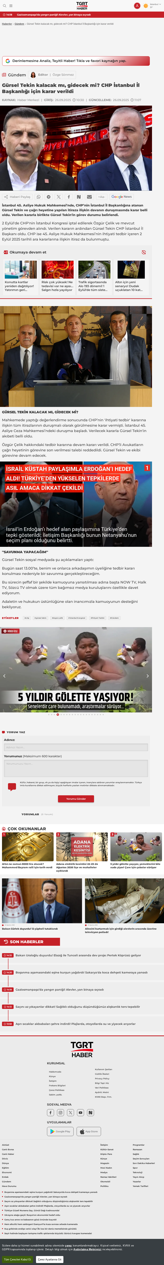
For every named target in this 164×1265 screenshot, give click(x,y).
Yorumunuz (33, 756)
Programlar (138, 1145)
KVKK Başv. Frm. (103, 1097)
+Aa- (101, 197)
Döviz (5, 1158)
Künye (52, 1076)
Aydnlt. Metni (102, 1092)
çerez (68, 1245)
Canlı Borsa (8, 1149)
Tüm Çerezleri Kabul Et (17, 1259)
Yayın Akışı (138, 1177)
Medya (103, 1172)
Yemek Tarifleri (140, 1186)
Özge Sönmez (63, 75)
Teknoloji (137, 1172)
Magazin (104, 1163)
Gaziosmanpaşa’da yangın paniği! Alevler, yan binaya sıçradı (60, 989)
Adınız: (9, 740)
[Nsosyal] (79, 197)
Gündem (19, 24)
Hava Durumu (9, 1186)
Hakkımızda (55, 1072)
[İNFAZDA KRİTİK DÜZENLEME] (76, 669)
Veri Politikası (102, 1087)
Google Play (63, 1131)
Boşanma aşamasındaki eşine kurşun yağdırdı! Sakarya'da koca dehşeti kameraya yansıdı (82, 972)
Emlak (5, 1177)
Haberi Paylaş (20, 197)
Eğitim (5, 1168)
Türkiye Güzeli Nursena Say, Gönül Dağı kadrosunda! (31, 1210)
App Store (91, 1131)
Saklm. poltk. (55, 1094)
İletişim (53, 1081)
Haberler (7, 24)
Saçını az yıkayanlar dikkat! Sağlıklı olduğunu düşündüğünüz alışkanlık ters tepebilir (69, 14)
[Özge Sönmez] (33, 75)
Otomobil (105, 1181)
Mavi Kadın (106, 1168)
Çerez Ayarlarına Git (49, 1259)
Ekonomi (7, 1172)
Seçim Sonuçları (141, 1158)
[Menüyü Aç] (10, 6)
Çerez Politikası (56, 1090)
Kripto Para (106, 1154)
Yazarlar (137, 1181)
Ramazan (137, 1149)
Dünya (5, 1163)
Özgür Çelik (103, 223)
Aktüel (5, 1145)
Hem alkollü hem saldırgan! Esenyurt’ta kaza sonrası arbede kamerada (41, 1224)
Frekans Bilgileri (57, 1085)
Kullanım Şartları (103, 1069)
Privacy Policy (102, 1078)
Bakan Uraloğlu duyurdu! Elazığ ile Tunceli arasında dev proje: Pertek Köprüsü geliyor (78, 955)
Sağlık (136, 1154)
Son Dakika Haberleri (144, 1163)
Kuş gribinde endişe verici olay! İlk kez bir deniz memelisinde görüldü (40, 1229)
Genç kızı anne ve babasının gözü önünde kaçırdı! (30, 1219)
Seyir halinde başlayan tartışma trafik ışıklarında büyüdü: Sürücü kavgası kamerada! (48, 1233)
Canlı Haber (8, 1154)
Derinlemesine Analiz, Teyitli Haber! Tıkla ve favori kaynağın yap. (69, 61)
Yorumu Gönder (76, 798)
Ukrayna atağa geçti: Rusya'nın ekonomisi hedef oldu (32, 1215)
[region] (82, 1252)
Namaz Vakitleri (108, 1177)
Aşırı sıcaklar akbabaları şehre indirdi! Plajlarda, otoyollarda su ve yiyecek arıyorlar (76, 1024)
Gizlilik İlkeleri (102, 1074)
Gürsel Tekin (104, 228)
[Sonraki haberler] (144, 252)
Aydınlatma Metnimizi (87, 1249)
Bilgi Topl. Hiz (102, 1083)
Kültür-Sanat (106, 1149)
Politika (104, 1186)
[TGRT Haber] (81, 6)
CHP (24, 223)
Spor (135, 1168)
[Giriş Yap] (137, 5)
